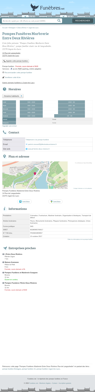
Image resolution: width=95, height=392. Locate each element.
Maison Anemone (12, 262)
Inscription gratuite (65, 383)
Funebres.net (47, 9)
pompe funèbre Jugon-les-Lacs (48, 369)
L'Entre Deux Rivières (13, 254)
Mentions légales (45, 383)
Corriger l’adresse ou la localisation (82, 188)
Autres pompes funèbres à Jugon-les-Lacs (18, 83)
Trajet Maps (56, 201)
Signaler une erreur (9, 126)
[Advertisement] (47, 345)
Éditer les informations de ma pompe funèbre (80, 239)
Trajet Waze (26, 201)
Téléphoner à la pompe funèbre (37, 140)
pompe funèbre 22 (29, 369)
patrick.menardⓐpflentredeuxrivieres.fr (42, 144)
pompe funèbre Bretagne (11, 369)
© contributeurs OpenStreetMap (83, 163)
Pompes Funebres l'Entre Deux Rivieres (21, 283)
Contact (54, 383)
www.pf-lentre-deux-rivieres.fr (39, 149)
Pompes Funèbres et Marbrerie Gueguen (21, 273)
